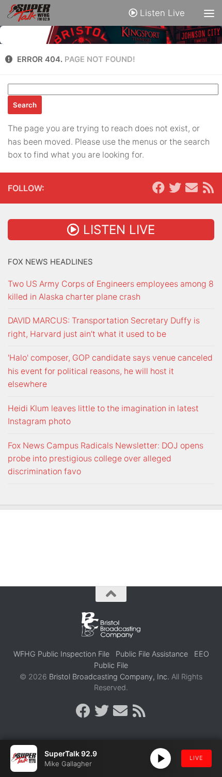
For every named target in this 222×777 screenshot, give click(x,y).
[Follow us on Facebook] (158, 187)
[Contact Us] (191, 187)
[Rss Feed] (208, 187)
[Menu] (209, 13)
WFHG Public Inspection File (61, 653)
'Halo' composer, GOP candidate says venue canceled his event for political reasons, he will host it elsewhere (110, 371)
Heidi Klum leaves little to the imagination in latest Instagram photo (103, 414)
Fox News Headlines (50, 262)
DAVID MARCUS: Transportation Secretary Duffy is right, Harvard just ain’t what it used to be (104, 327)
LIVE (196, 758)
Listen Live (161, 13)
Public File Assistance (152, 653)
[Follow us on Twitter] (175, 187)
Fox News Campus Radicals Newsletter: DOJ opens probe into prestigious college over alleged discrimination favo (105, 459)
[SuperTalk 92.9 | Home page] (36, 13)
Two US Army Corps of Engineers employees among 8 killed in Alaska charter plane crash (111, 290)
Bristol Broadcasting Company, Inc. (109, 676)
